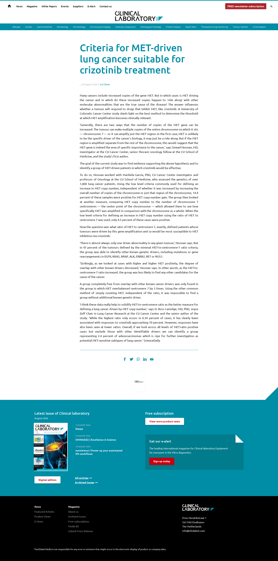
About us (73, 511)
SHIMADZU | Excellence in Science (95, 439)
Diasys (79, 428)
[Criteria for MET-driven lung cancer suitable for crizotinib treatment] (139, 381)
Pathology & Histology (150, 26)
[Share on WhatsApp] (138, 359)
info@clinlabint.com (193, 530)
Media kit (73, 526)
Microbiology (79, 26)
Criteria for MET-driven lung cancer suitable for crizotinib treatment (132, 59)
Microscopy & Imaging (100, 26)
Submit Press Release (80, 531)
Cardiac (28, 26)
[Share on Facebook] (124, 359)
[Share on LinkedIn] (145, 359)
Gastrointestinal (44, 26)
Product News (42, 516)
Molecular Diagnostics (125, 26)
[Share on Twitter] (131, 359)
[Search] (270, 6)
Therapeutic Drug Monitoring (214, 26)
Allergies (16, 26)
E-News (106, 84)
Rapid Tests (190, 26)
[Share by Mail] (151, 359)
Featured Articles (44, 511)
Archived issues (77, 516)
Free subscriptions (78, 521)
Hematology (62, 26)
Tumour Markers (240, 26)
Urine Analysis (259, 26)
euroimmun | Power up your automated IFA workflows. (98, 452)
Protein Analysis (173, 26)
